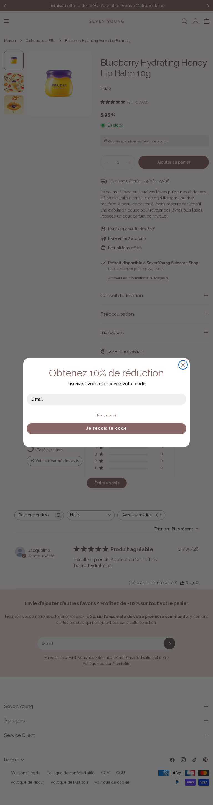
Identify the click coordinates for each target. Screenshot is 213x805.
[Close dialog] (183, 364)
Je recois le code (106, 428)
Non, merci (106, 415)
